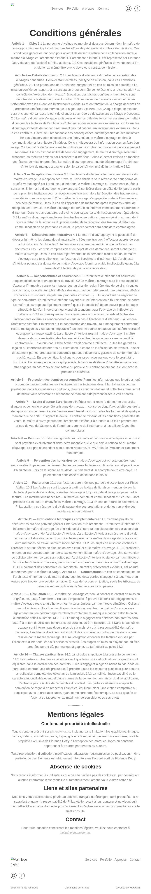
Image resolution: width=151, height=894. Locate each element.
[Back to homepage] (22, 8)
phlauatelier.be (60, 731)
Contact (103, 8)
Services (57, 8)
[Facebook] (137, 8)
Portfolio (72, 8)
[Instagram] (128, 8)
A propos (88, 8)
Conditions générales (77, 887)
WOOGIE (134, 887)
